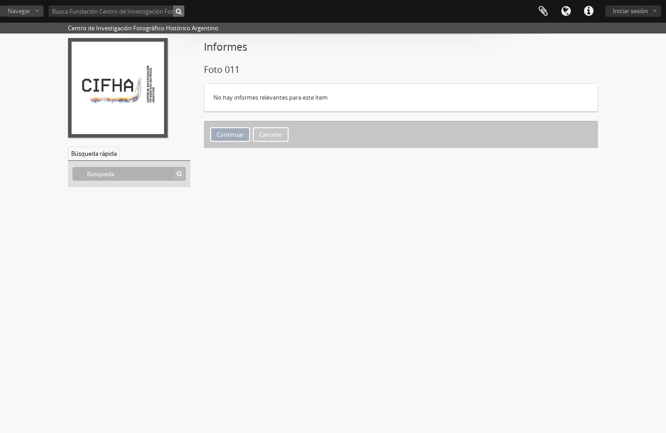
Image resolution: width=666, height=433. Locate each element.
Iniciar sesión (630, 11)
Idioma (566, 11)
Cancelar (270, 134)
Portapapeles (543, 11)
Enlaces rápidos (588, 11)
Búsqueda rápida (94, 153)
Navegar (19, 11)
